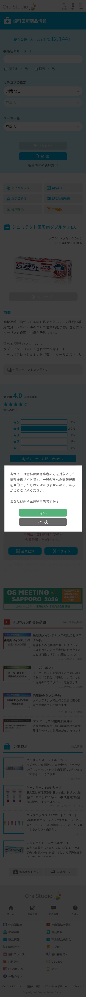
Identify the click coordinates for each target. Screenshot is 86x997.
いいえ (43, 522)
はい (43, 512)
